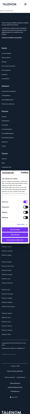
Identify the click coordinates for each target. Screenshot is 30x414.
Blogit (3, 163)
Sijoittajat (4, 62)
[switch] (25, 207)
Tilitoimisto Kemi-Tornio (8, 266)
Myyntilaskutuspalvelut (8, 137)
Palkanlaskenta (5, 121)
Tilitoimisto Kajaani (6, 255)
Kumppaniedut (5, 78)
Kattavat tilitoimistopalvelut (9, 91)
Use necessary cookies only (15, 240)
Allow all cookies (15, 229)
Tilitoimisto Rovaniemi (7, 294)
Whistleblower (15, 391)
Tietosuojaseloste (15, 383)
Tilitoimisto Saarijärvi (7, 298)
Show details (21, 224)
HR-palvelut (5, 125)
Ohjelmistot (5, 142)
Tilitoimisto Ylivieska (7, 330)
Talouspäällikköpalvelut (7, 100)
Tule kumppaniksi (6, 70)
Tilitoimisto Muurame (7, 283)
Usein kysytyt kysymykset (8, 66)
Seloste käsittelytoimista (15, 387)
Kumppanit (4, 74)
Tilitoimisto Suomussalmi (8, 306)
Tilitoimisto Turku (6, 317)
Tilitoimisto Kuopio (6, 270)
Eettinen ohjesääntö (10, 377)
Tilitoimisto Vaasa (6, 322)
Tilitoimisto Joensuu (7, 247)
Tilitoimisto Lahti (6, 279)
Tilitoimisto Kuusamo (7, 274)
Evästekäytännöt (21, 377)
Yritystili (4, 146)
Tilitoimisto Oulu (6, 290)
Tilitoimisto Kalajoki (7, 262)
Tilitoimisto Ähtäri (6, 334)
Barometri (4, 159)
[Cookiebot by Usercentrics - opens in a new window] (21, 173)
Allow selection (15, 234)
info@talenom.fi (20, 348)
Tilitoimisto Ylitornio (7, 326)
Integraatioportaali (6, 167)
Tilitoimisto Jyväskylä (7, 251)
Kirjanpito (4, 116)
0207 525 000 (13, 343)
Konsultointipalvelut (7, 129)
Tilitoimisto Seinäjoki (7, 302)
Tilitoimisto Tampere (7, 313)
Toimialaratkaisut (6, 95)
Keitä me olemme (6, 57)
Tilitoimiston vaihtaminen (8, 104)
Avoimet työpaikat (6, 53)
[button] (25, 4)
